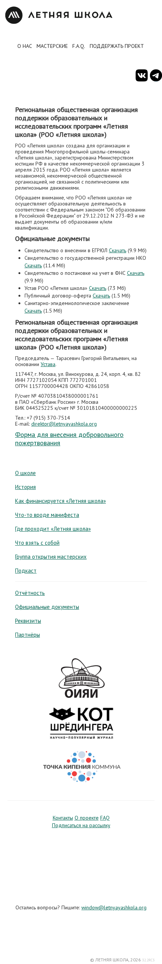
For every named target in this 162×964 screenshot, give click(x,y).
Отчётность (30, 592)
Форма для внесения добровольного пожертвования (69, 438)
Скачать (117, 250)
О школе (25, 473)
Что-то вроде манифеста (47, 514)
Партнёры (27, 634)
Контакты (63, 817)
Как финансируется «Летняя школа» (60, 500)
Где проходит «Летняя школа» (53, 528)
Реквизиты (28, 620)
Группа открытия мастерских (51, 556)
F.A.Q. (78, 46)
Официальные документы (47, 606)
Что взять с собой (37, 542)
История (25, 486)
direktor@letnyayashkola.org (64, 423)
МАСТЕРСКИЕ (52, 46)
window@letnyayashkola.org (114, 907)
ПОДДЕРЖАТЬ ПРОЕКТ (117, 46)
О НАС (24, 46)
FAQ (105, 817)
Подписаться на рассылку (81, 825)
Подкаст (26, 570)
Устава (48, 364)
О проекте (87, 817)
